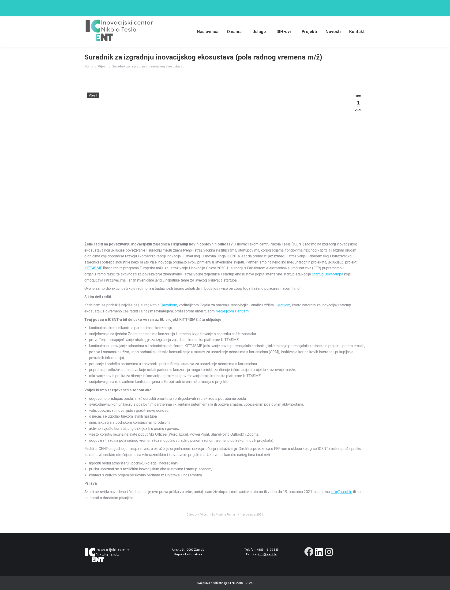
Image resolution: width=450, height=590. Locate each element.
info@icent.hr (341, 492)
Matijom (283, 305)
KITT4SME (93, 268)
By (224, 514)
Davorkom (169, 305)
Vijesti (93, 95)
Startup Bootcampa (327, 274)
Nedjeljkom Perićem (232, 311)
